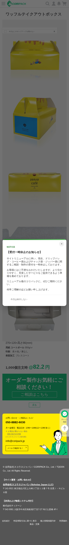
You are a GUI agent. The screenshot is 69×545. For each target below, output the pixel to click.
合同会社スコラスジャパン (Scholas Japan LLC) (28, 484)
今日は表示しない (19, 299)
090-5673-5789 (14, 434)
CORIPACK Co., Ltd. (44, 467)
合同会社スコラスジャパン (18, 467)
